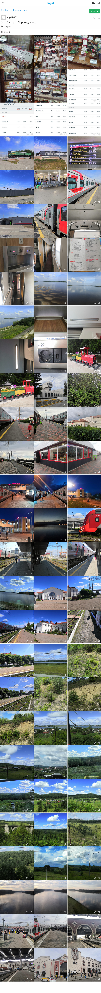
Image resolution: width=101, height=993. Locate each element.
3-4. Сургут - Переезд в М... (14, 10)
